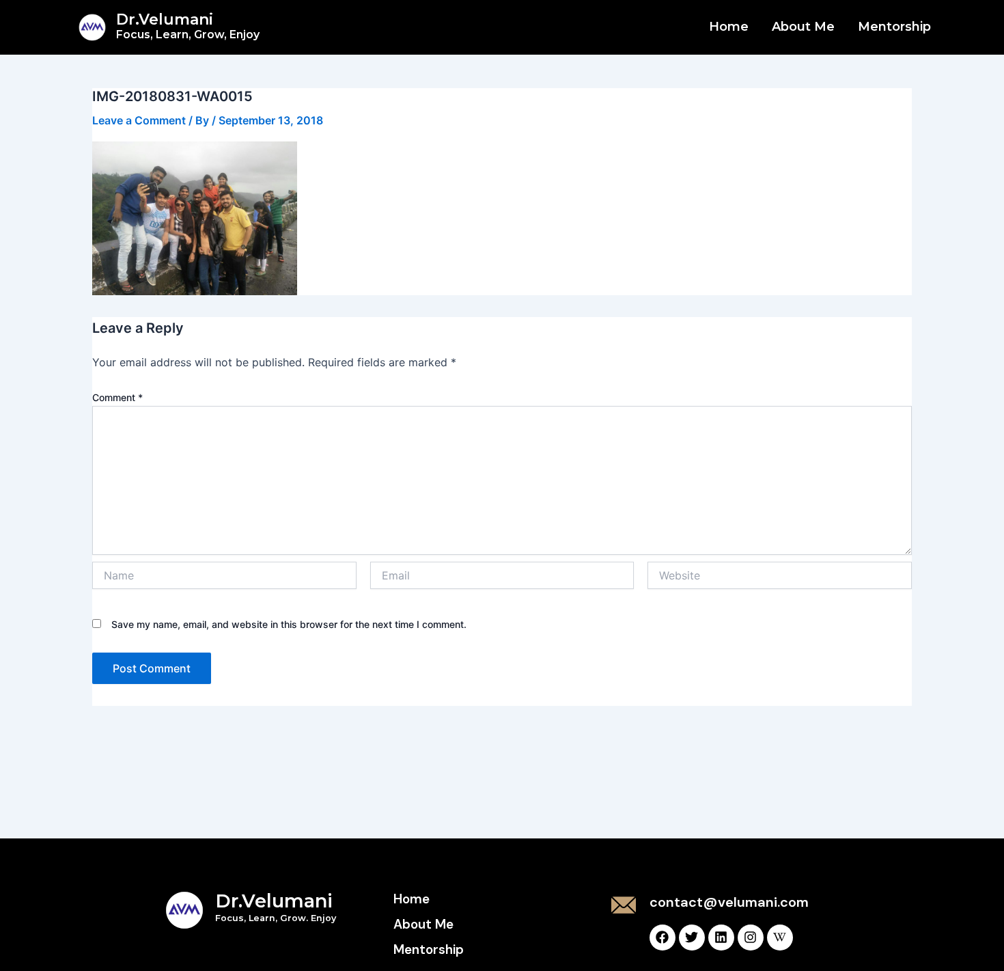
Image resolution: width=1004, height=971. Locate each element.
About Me (803, 26)
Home (729, 26)
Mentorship (894, 26)
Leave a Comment (139, 120)
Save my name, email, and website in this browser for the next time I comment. (288, 624)
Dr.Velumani (188, 25)
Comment (117, 397)
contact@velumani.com (729, 902)
